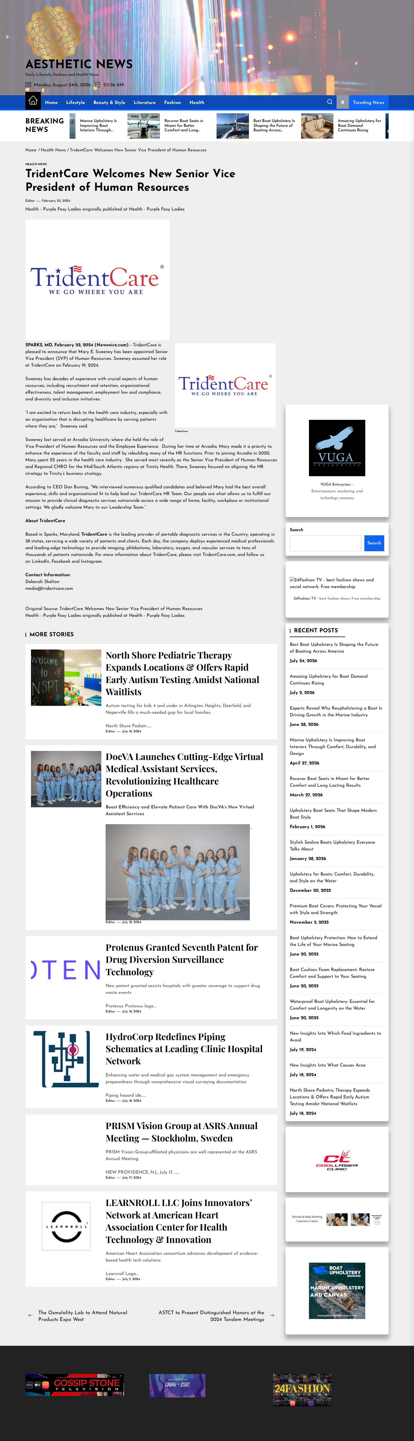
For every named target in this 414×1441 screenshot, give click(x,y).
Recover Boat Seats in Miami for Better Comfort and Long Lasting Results (330, 782)
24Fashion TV (305, 598)
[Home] (33, 101)
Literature (145, 103)
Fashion (172, 103)
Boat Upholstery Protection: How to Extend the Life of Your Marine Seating (333, 941)
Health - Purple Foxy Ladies (53, 209)
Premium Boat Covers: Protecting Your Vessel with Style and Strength (336, 909)
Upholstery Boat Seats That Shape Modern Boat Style (333, 814)
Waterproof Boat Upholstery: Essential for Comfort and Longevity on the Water (332, 1005)
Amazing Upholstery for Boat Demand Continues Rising (329, 680)
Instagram (90, 561)
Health (197, 103)
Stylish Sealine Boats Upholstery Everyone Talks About (332, 846)
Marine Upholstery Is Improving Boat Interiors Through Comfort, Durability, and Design (333, 747)
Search (296, 530)
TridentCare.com (218, 555)
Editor (30, 201)
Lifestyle (75, 103)
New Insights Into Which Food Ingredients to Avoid (335, 1037)
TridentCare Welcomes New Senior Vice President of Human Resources (131, 609)
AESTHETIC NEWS (79, 65)
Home (51, 103)
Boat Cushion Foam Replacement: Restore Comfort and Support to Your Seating (332, 973)
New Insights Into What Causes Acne (328, 1065)
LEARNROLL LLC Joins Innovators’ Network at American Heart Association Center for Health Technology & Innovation (179, 1220)
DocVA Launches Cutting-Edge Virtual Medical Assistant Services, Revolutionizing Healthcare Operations (184, 774)
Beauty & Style (109, 103)
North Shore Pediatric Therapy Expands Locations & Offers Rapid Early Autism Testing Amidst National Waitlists (182, 673)
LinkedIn (40, 561)
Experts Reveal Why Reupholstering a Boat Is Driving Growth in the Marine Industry (336, 711)
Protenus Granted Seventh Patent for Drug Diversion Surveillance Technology (182, 959)
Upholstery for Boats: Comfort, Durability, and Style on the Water (332, 877)
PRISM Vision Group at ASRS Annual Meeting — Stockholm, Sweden (182, 1131)
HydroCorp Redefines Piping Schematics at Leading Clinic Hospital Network (184, 1048)
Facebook (61, 561)
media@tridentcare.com (49, 588)
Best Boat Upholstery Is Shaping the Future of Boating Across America (334, 648)
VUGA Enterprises (335, 484)
